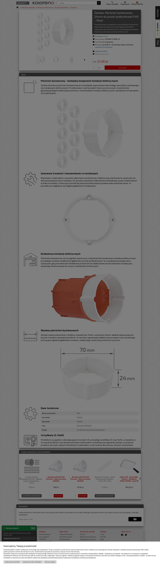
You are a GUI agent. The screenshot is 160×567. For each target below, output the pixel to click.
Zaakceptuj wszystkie (12, 562)
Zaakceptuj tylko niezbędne (32, 562)
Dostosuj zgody (50, 562)
